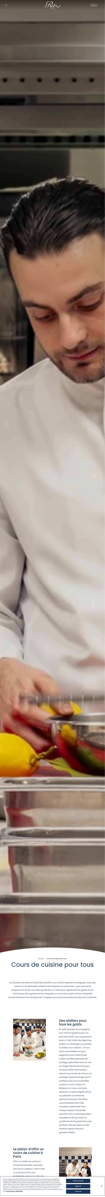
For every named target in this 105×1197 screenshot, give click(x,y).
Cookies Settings (78, 1181)
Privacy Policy (10, 1191)
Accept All (78, 1191)
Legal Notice (19, 1191)
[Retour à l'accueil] (52, 5)
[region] (52, 1186)
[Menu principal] (6, 5)
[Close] (101, 1186)
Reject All (78, 1186)
